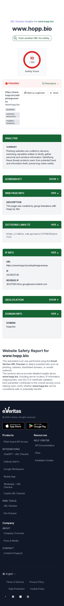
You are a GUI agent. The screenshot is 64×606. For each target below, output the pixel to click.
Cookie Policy (37, 588)
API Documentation (44, 445)
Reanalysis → (52, 83)
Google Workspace (14, 469)
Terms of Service (15, 582)
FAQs (37, 453)
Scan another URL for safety (33, 38)
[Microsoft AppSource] (20, 597)
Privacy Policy (37, 582)
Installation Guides (44, 460)
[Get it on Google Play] (37, 426)
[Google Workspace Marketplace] (28, 597)
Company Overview (14, 533)
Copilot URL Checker (14, 493)
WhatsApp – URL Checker (12, 485)
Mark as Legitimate (36, 93)
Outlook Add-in (11, 461)
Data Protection (17, 588)
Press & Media (11, 540)
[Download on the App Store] (13, 426)
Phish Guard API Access (16, 441)
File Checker (10, 513)
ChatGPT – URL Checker (16, 454)
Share (55, 93)
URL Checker (10, 505)
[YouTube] (5, 597)
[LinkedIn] (13, 597)
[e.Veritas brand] (32, 410)
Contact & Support (13, 553)
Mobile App (10, 476)
